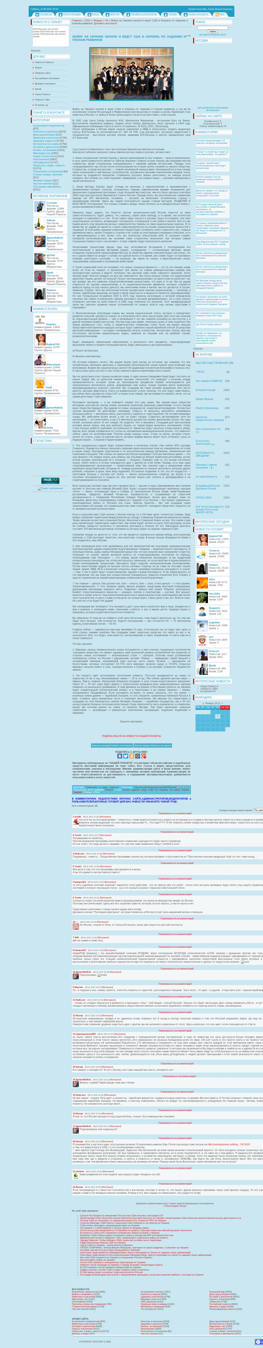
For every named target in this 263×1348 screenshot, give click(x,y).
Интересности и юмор (46, 144)
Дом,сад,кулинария (44, 134)
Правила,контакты (144, 14)
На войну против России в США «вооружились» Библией (110, 1250)
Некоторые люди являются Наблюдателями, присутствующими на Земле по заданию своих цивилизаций (135, 1252)
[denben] (79, 1174)
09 (106, 20)
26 (198, 729)
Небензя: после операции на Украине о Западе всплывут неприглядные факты (121, 1265)
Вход (95, 14)
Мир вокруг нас (42, 153)
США (151, 790)
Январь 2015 (212, 703)
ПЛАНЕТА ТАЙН (209, 689)
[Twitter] (125, 756)
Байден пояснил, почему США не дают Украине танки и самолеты (114, 1270)
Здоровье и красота (44, 140)
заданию (135, 790)
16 (217, 720)
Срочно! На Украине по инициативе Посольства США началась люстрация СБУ (122, 1215)
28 (207, 729)
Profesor (109, 790)
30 (217, 729)
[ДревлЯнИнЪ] (79, 975)
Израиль (163, 790)
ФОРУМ (114, 14)
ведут (144, 790)
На (171, 790)
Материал (105, 816)
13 (203, 720)
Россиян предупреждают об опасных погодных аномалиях (212, 141)
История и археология (46, 147)
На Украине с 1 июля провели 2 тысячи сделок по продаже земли (114, 1228)
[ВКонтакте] (119, 756)
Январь (97, 20)
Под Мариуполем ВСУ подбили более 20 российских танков (212, 243)
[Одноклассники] (131, 756)
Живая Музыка (204, 399)
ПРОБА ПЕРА (204, 497)
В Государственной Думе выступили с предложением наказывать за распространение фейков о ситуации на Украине (210, 209)
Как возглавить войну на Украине (97, 1260)
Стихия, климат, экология (47, 174)
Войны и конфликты (82, 1294)
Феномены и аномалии (153, 1306)
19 (198, 725)
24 (222, 725)
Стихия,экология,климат (84, 1306)
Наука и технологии (44, 156)
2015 (87, 20)
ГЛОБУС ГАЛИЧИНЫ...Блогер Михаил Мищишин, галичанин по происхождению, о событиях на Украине (134, 1247)
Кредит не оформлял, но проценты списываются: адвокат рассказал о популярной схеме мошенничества (208, 338)
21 (207, 725)
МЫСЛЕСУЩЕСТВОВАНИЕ (212, 362)
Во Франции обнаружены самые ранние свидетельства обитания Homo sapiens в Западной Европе (211, 284)
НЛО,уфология (41, 162)
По (156, 790)
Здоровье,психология (152, 1296)
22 (212, 725)
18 (227, 720)
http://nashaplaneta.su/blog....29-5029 (229, 1144)
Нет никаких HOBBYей (209, 381)
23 (217, 725)
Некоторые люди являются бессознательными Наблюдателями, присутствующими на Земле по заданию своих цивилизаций (145, 1255)
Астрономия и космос (152, 1291)
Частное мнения (42, 183)
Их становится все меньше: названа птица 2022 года (210, 314)
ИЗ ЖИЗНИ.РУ (208, 691)
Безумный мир (217, 1291)
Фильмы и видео (42, 180)
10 (222, 716)
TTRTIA (200, 372)
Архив (172, 14)
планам (185, 790)
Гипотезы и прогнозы (45, 131)
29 (212, 729)
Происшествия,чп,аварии (154, 1304)
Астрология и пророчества (48, 125)
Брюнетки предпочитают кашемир (210, 418)
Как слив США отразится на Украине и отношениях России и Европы (116, 1257)
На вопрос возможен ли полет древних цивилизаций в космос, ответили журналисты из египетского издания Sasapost (212, 300)
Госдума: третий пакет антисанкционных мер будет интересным (211, 165)
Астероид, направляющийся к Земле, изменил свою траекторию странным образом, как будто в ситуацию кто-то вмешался (212, 228)
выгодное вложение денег (212, 34)
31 (222, 729)
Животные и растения (46, 137)
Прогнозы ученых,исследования (89, 1304)
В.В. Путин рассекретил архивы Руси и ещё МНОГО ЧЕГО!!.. (210, 509)
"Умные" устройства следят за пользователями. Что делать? (212, 153)
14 (207, 720)
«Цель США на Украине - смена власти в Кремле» (106, 1245)
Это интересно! (149, 1309)
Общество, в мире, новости (49, 165)
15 (212, 720)
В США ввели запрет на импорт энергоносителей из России (111, 1272)
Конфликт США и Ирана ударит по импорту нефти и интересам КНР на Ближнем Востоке (126, 1235)
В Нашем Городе (206, 390)
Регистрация (72, 14)
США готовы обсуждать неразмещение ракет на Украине (110, 1225)
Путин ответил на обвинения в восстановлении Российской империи (212, 255)
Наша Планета (198, 14)
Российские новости (220, 1304)
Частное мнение (80, 1309)
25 (227, 725)
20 (203, 725)
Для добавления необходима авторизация (213, 108)
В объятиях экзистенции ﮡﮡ (205, 442)
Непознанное (41, 159)
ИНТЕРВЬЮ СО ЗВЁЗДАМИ (205, 454)
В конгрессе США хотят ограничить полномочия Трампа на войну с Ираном (119, 1233)
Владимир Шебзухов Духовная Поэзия (208, 487)
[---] (79, 924)
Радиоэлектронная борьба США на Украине (103, 1242)
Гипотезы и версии (150, 1294)
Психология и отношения (48, 171)
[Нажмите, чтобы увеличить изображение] (131, 74)
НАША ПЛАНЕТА (209, 686)
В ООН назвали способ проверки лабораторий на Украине (209, 179)
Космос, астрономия (45, 150)
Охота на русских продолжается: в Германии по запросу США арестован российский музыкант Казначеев (136, 1230)
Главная (46, 14)
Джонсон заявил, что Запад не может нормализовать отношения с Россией (212, 193)
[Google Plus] (143, 756)
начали (126, 790)
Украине (77, 792)
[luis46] (79, 819)
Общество (214, 1301)
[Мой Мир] (137, 756)
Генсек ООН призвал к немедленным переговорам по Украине (113, 1262)
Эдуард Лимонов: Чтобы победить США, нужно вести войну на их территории (120, 1240)
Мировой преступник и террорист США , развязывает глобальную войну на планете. (124, 1237)
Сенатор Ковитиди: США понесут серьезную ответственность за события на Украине (125, 1223)
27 (203, 729)
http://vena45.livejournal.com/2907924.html (155, 787)
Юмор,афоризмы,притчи (222, 1309)
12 (198, 720)
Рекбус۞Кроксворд (207, 408)
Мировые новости (150, 1299)
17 (222, 720)
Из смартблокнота (206, 476)
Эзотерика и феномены (47, 186)
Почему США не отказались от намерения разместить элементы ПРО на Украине (123, 1220)
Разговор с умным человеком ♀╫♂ (206, 466)
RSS (222, 14)
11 (227, 716)
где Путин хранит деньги (209, 324)
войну (177, 790)
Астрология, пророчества (85, 1291)
